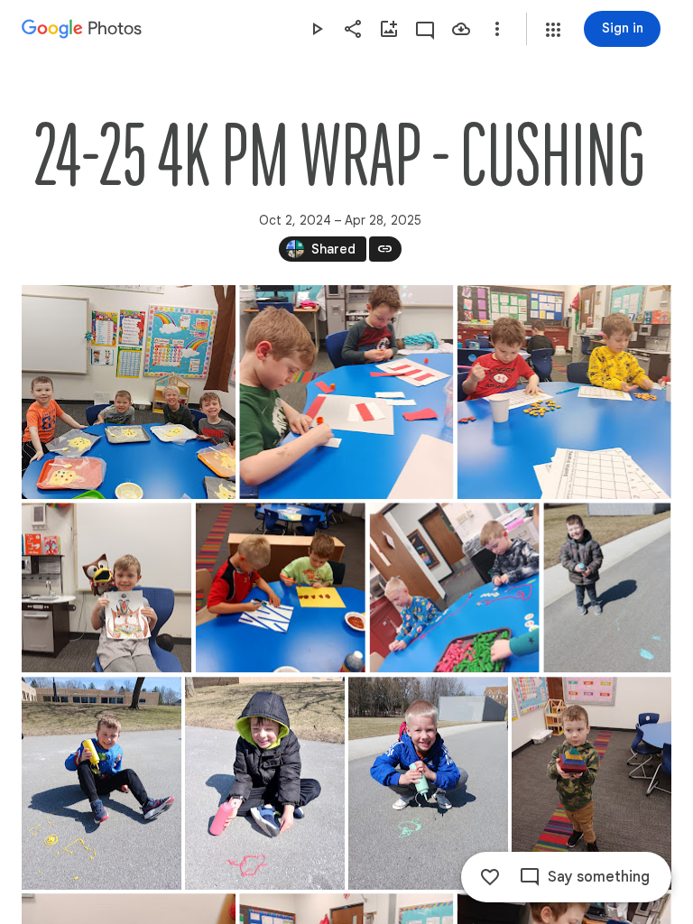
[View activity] (425, 29)
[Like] (490, 877)
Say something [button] (599, 877)
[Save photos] (461, 29)
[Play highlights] (316, 29)
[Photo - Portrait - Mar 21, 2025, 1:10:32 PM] (606, 587)
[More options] (497, 29)
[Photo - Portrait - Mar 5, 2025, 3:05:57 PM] (591, 783)
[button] (553, 30)
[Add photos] (389, 29)
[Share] (353, 29)
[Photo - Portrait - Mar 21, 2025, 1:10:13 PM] (101, 783)
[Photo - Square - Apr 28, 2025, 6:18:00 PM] (129, 392)
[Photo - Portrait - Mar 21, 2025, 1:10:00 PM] (265, 783)
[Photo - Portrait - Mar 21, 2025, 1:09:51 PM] (428, 783)
